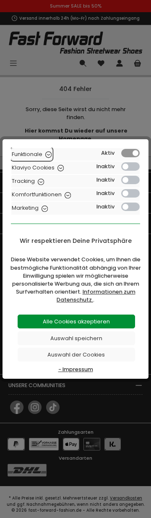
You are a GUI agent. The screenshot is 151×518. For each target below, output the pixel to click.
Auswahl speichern (76, 338)
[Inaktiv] (130, 166)
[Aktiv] (130, 153)
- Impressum (75, 369)
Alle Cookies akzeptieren (76, 321)
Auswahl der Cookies (76, 354)
